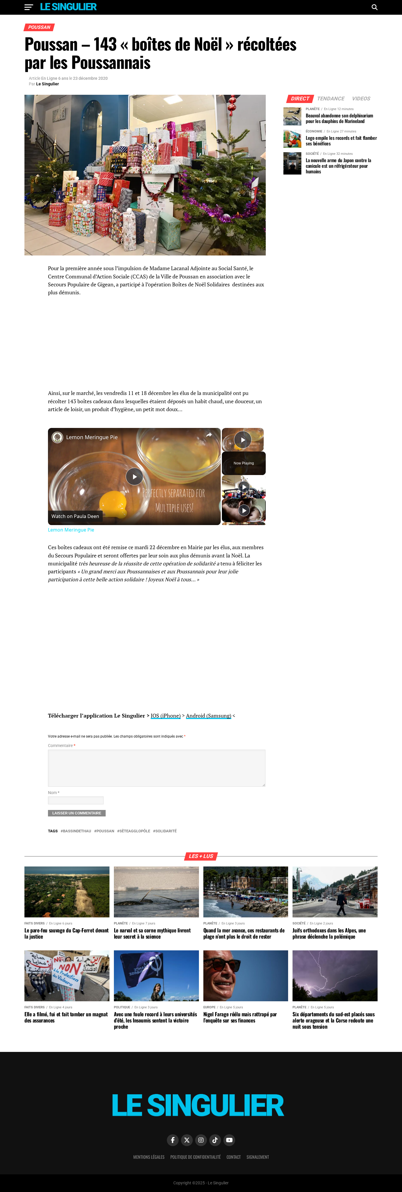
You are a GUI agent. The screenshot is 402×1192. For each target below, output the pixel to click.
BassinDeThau (77, 831)
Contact (234, 1157)
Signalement (258, 1157)
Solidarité (166, 831)
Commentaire (61, 745)
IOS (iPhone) (166, 715)
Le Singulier (47, 84)
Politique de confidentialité (195, 1157)
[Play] (244, 487)
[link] (57, 437)
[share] (209, 434)
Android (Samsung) (208, 715)
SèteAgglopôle (134, 831)
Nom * (53, 793)
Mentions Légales (149, 1157)
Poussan (105, 831)
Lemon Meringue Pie (92, 437)
